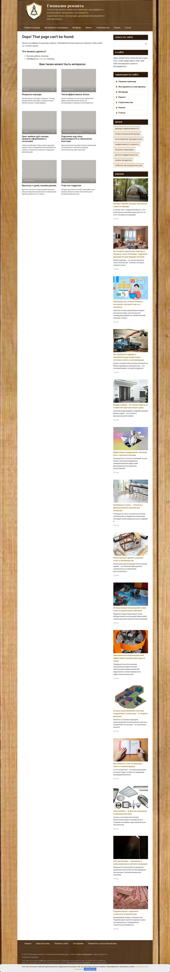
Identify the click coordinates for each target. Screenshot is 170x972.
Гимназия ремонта (65, 6)
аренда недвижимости (127, 128)
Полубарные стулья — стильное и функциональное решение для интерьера (128, 508)
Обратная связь (43, 943)
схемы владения (123, 160)
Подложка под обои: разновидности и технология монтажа (76, 139)
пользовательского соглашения (78, 963)
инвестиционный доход (127, 134)
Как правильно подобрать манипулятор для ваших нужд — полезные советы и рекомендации (128, 357)
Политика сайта (61, 943)
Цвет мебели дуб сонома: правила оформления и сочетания (35, 139)
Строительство (102, 28)
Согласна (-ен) (90, 969)
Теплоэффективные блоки (75, 94)
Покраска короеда (31, 94)
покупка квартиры (124, 149)
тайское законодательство (128, 165)
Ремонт (88, 28)
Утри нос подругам (71, 185)
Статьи (128, 28)
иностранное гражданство (128, 139)
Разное (117, 28)
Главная (27, 943)
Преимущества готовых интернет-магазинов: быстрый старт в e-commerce (128, 304)
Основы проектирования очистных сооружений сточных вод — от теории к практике (130, 713)
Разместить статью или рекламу (102, 943)
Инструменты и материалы (56, 28)
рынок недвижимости (126, 155)
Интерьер (77, 28)
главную (42, 59)
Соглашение (78, 943)
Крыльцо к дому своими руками (39, 185)
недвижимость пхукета (127, 144)
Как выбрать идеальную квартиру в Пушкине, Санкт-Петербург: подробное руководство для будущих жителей (130, 254)
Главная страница (32, 28)
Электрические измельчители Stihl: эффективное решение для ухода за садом (129, 658)
